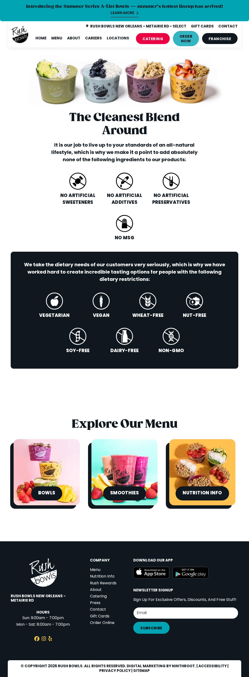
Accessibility (212, 666)
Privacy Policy (115, 671)
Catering (152, 39)
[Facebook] (36, 639)
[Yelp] (50, 639)
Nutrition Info (102, 576)
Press (95, 603)
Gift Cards (99, 616)
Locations (118, 38)
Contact (98, 609)
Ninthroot (183, 666)
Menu (56, 38)
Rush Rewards (103, 583)
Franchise (220, 39)
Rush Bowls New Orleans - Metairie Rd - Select (138, 26)
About (73, 38)
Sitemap (141, 671)
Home (41, 38)
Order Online (102, 623)
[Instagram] (44, 639)
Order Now (185, 39)
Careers (93, 38)
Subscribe (151, 628)
